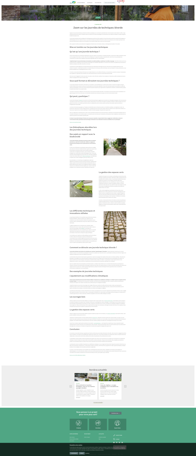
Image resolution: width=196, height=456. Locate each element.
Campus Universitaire (111, 313)
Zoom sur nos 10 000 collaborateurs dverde (77, 355)
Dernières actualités (102, 437)
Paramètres (87, 453)
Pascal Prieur (95, 317)
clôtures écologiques (86, 156)
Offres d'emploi (87, 437)
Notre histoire (72, 437)
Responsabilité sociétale (74, 438)
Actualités (76, 6)
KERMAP (82, 228)
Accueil (71, 6)
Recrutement (87, 433)
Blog (99, 438)
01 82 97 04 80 (119, 435)
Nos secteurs (72, 440)
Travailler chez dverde (110, 2)
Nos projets (89, 2)
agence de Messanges (109, 300)
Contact (117, 439)
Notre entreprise (81, 2)
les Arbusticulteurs (97, 323)
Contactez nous (114, 413)
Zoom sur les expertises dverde (75, 122)
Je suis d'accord (74, 453)
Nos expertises (98, 2)
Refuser (81, 453)
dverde (80, 100)
